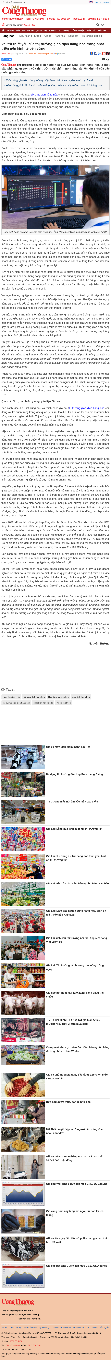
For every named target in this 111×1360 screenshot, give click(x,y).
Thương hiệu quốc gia (58, 19)
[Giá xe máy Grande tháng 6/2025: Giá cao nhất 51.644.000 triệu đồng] (23, 1167)
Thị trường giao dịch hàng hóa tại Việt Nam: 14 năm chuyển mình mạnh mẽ (49, 80)
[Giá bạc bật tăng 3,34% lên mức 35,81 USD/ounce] (23, 1276)
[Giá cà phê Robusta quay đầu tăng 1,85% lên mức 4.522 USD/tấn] (23, 1085)
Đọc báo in (79, 19)
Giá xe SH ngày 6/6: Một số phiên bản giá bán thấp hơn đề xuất (77, 1240)
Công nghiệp (78, 30)
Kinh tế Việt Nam (35, 19)
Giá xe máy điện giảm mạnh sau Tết (68, 746)
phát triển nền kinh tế (43, 703)
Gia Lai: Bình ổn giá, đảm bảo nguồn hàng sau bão (77, 883)
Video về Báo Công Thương (36, 1327)
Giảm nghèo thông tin (99, 19)
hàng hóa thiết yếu (11, 697)
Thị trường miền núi (92, 36)
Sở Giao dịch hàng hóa (44, 94)
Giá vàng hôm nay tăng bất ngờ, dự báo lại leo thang (74, 1213)
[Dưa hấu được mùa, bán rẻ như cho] (23, 1112)
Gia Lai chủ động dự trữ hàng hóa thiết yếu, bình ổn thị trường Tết (76, 858)
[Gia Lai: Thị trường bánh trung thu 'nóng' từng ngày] (23, 975)
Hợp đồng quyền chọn (58, 697)
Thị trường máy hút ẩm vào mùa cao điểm (72, 801)
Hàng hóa (7, 36)
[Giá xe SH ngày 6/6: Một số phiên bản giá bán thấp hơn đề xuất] (23, 1249)
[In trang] (108, 59)
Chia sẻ (8, 59)
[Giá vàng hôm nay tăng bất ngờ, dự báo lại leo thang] (23, 1221)
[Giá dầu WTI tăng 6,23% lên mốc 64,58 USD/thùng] (23, 1194)
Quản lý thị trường (45, 30)
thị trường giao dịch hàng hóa (16, 703)
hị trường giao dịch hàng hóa (86, 408)
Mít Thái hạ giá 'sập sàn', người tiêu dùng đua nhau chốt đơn (74, 1131)
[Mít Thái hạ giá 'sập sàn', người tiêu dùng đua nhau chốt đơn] (23, 1139)
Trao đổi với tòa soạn (61, 1327)
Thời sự (10, 30)
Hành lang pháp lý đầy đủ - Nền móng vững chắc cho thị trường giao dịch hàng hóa (54, 85)
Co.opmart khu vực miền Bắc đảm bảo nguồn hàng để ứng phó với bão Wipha (77, 1049)
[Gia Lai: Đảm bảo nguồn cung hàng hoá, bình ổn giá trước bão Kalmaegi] (23, 921)
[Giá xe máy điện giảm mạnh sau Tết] (23, 757)
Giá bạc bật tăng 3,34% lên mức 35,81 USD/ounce (76, 1265)
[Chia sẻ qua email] (103, 59)
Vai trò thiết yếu (64, 703)
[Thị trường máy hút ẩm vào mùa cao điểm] (23, 812)
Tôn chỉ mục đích (81, 1327)
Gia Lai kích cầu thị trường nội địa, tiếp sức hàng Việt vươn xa (76, 940)
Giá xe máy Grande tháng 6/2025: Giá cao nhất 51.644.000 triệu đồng (74, 1158)
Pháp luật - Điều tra (96, 30)
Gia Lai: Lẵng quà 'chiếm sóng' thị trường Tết (74, 828)
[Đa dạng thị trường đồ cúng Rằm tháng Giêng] (23, 784)
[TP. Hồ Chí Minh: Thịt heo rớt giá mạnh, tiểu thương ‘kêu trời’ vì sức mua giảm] (23, 1030)
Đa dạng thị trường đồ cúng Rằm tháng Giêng (74, 774)
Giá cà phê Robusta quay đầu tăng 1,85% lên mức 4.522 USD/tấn (77, 1076)
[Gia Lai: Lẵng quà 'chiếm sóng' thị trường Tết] (23, 839)
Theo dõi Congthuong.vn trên (41, 54)
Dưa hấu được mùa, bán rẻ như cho (68, 1101)
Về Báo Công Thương (11, 1327)
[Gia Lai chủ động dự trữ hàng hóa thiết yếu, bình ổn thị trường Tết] (23, 866)
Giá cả (47, 36)
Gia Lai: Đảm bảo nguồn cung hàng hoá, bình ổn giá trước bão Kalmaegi (76, 912)
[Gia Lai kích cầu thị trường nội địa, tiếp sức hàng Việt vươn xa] (23, 948)
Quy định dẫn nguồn (100, 1327)
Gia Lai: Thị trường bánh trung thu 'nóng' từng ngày (75, 967)
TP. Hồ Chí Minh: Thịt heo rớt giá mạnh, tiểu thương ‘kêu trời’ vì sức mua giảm (73, 1022)
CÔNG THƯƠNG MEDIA (12, 19)
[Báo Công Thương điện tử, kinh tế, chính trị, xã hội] (24, 10)
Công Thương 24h (25, 30)
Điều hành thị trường (30, 36)
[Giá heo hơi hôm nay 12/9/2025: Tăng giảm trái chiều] (23, 1003)
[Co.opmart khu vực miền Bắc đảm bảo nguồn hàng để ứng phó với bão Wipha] (23, 1057)
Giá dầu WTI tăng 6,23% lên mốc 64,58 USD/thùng (76, 1183)
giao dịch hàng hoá (81, 697)
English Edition (101, 2)
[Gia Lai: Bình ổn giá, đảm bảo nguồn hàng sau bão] (23, 894)
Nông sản (73, 36)
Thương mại (63, 30)
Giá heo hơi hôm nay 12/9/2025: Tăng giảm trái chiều (75, 994)
